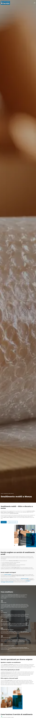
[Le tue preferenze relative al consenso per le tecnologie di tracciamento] (2, 716)
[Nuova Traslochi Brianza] (5, 2)
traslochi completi (7, 574)
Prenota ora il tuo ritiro (12, 522)
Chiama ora (4, 522)
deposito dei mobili (24, 578)
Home (2, 493)
